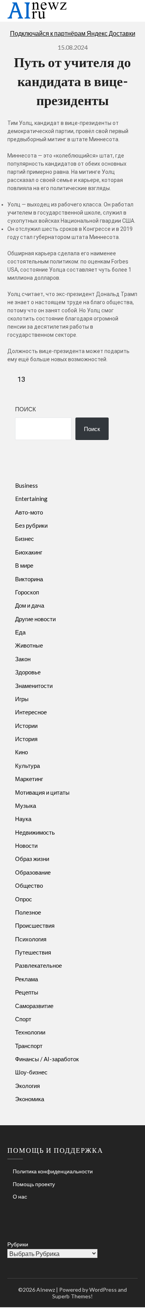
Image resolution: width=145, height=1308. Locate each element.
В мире (24, 565)
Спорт (23, 1018)
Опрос (23, 899)
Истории (26, 725)
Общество (29, 885)
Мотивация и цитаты (42, 792)
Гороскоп (27, 592)
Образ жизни (32, 858)
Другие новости (35, 618)
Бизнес (24, 538)
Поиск (25, 408)
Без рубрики (31, 525)
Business (26, 485)
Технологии (30, 1032)
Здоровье (28, 672)
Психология (30, 939)
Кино (21, 751)
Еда (20, 632)
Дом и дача (29, 605)
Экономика (29, 1098)
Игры (22, 698)
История (26, 738)
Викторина (29, 578)
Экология (27, 1085)
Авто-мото (29, 512)
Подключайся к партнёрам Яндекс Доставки (72, 33)
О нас (20, 1196)
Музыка (25, 805)
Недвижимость (35, 832)
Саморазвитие (34, 1005)
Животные (29, 645)
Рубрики (17, 1244)
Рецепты (26, 992)
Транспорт (29, 1045)
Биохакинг (28, 552)
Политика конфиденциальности (53, 1171)
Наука (23, 818)
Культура (27, 765)
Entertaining (31, 498)
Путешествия (33, 952)
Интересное (31, 712)
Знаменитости (34, 685)
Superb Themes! (72, 1296)
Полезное (28, 912)
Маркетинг (29, 778)
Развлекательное (38, 965)
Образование (33, 872)
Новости (26, 845)
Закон (23, 658)
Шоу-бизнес (31, 1072)
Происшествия (35, 925)
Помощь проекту (34, 1184)
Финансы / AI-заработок (47, 1058)
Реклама (26, 978)
